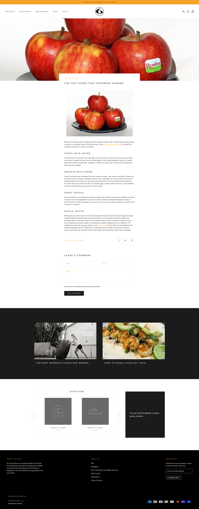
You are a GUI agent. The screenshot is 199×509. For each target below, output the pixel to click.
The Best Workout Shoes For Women (62, 363)
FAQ (92, 463)
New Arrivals (42, 11)
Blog (65, 11)
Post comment (74, 293)
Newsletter (94, 466)
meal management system (112, 144)
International (95, 477)
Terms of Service (96, 480)
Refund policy (95, 473)
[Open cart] (193, 11)
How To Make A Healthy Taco (125, 363)
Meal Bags (10, 11)
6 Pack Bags (102, 225)
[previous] (34, 414)
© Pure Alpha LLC (16, 501)
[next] (119, 414)
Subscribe (173, 477)
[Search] (188, 11)
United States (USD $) (16, 496)
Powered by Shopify (15, 503)
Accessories (25, 11)
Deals (55, 11)
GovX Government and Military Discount (104, 470)
